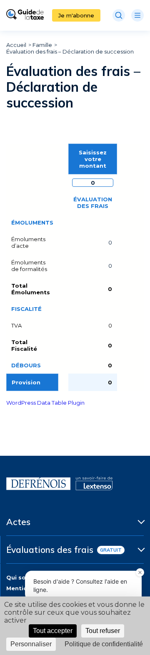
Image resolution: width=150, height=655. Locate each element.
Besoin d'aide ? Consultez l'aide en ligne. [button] (80, 585)
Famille (42, 45)
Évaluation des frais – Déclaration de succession (70, 51)
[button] (140, 572)
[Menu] (137, 15)
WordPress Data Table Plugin (45, 402)
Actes (18, 521)
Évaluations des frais (49, 549)
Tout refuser (102, 630)
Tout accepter (52, 630)
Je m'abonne (76, 15)
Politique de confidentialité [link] (104, 644)
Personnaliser (31, 644)
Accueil (16, 45)
